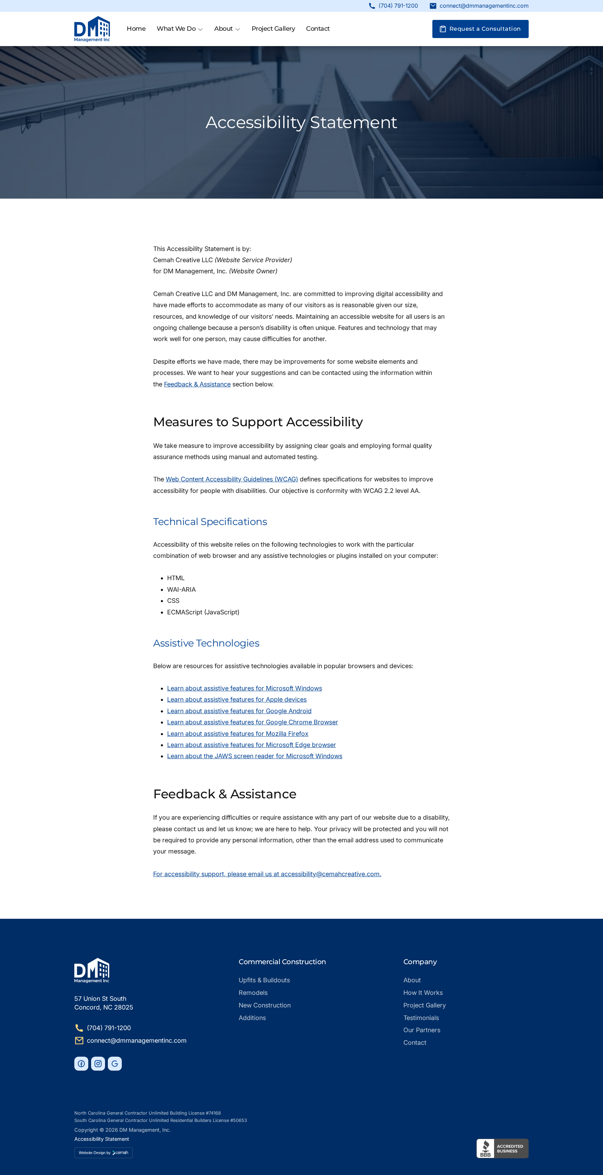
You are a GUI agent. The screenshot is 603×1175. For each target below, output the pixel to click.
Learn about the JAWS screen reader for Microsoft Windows (254, 756)
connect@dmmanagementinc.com (484, 5)
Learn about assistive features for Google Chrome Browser (252, 722)
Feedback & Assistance (197, 384)
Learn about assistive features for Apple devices (237, 699)
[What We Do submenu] (200, 29)
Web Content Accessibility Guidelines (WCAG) (232, 479)
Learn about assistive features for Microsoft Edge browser (251, 744)
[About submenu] (237, 29)
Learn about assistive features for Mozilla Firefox (237, 733)
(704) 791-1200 (398, 5)
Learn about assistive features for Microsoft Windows (244, 688)
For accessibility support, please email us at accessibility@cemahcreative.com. (267, 874)
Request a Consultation (485, 28)
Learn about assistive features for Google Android (239, 711)
